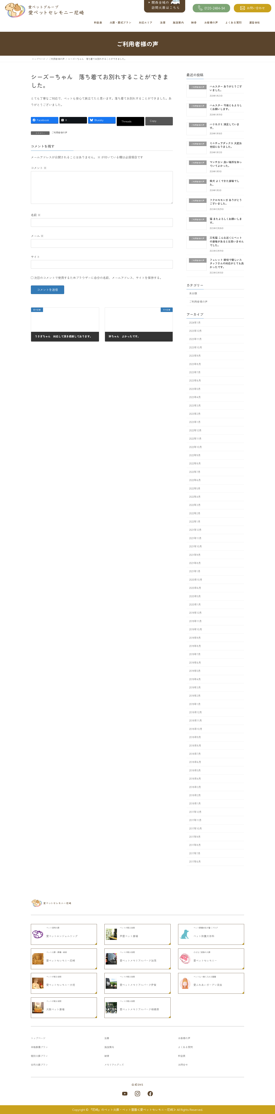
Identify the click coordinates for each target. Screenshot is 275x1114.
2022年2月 (194, 513)
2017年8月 (195, 845)
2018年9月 (195, 737)
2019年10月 (195, 629)
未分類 (193, 293)
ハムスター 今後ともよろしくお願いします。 (226, 107)
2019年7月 (195, 654)
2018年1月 (195, 803)
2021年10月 (195, 546)
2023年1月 (195, 422)
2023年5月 (195, 389)
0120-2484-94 (214, 8)
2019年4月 (195, 679)
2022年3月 (195, 505)
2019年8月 (195, 646)
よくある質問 (233, 22)
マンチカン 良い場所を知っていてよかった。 (226, 164)
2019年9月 (195, 637)
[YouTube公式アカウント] (125, 1094)
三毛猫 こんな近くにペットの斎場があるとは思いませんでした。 (227, 241)
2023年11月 (195, 339)
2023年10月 (195, 347)
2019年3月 (195, 687)
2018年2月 (195, 795)
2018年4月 (195, 779)
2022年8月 (195, 463)
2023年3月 (195, 405)
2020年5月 (195, 596)
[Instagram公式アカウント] (137, 1094)
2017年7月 (194, 853)
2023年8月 (195, 364)
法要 (162, 22)
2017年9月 (195, 836)
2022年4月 (195, 496)
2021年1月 (194, 571)
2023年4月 (195, 397)
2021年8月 (195, 563)
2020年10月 (195, 579)
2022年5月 (194, 488)
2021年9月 (195, 555)
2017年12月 (195, 812)
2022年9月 (195, 455)
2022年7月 (194, 472)
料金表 (98, 22)
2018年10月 (195, 729)
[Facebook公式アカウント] (150, 1094)
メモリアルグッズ (114, 1064)
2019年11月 (195, 621)
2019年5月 (195, 671)
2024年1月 (195, 322)
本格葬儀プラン (39, 1047)
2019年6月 (195, 662)
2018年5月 (195, 770)
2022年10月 (195, 447)
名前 (36, 215)
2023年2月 (195, 413)
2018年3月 (195, 787)
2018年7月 (195, 753)
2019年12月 (195, 613)
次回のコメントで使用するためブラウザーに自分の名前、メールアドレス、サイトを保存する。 (98, 277)
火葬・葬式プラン (121, 22)
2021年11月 (195, 538)
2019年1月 (195, 704)
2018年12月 (195, 712)
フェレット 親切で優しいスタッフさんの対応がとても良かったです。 (227, 263)
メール (37, 236)
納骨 (194, 22)
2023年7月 (195, 372)
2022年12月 (195, 430)
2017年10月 (195, 828)
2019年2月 (195, 696)
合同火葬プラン (39, 1064)
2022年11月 (195, 439)
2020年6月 (195, 588)
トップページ (38, 1038)
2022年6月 (195, 480)
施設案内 (178, 22)
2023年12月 (195, 331)
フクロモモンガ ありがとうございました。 (226, 202)
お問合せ (183, 1064)
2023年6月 (195, 380)
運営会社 (254, 22)
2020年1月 (195, 604)
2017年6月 (195, 861)
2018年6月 (195, 762)
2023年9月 (195, 356)
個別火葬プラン (39, 1056)
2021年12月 (195, 530)
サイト (35, 256)
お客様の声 (211, 22)
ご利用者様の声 (59, 132)
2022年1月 (194, 521)
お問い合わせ (256, 8)
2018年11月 (195, 720)
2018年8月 (195, 745)
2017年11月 (195, 820)
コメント (39, 168)
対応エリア (145, 22)
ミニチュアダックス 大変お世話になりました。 (226, 145)
